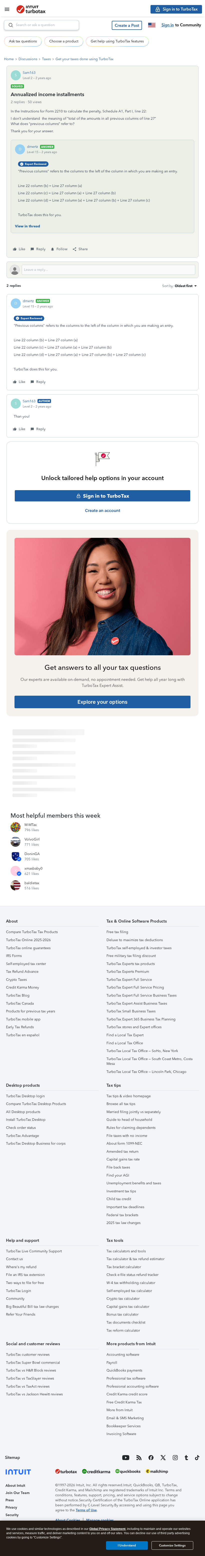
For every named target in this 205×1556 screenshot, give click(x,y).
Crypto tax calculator (123, 1298)
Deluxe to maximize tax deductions (134, 940)
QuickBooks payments (124, 1370)
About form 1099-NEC (124, 1143)
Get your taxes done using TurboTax (85, 59)
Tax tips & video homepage (128, 1096)
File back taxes (118, 1167)
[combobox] (41, 25)
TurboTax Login (18, 1291)
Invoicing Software (121, 1434)
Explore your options (103, 702)
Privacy (11, 1507)
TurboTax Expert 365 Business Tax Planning (141, 1019)
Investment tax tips (121, 1191)
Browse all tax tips (120, 1104)
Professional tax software (126, 1378)
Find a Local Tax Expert (125, 1035)
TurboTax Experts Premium (127, 971)
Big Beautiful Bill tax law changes (32, 1307)
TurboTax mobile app (23, 1019)
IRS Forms (14, 956)
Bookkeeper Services (123, 1426)
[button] (127, 25)
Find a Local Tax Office (124, 1043)
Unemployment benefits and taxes (133, 1183)
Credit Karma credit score (127, 1394)
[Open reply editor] (102, 270)
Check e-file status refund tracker (132, 1275)
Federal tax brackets (122, 1215)
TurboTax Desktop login (25, 1096)
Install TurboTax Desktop (26, 1120)
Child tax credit (118, 1199)
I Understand (127, 1545)
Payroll (111, 1362)
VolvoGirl (32, 839)
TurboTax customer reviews (28, 1354)
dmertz (32, 147)
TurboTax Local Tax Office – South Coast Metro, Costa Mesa (149, 1061)
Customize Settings (172, 1545)
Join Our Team (18, 1493)
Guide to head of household (129, 1120)
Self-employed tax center (26, 964)
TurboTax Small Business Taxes (131, 1011)
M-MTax (30, 825)
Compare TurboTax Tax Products (32, 932)
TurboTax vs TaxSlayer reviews (30, 1378)
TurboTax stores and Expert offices (134, 1027)
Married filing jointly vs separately (133, 1112)
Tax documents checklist (125, 1322)
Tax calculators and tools (126, 1251)
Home (9, 59)
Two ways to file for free (25, 1283)
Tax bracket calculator (123, 1267)
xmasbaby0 (33, 868)
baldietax (31, 883)
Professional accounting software (132, 1386)
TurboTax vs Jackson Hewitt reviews (34, 1394)
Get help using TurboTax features (117, 41)
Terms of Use (86, 1510)
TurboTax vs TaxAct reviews (28, 1386)
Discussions (27, 59)
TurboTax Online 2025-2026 (28, 940)
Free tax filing (117, 932)
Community (15, 1298)
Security (12, 1515)
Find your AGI (117, 1175)
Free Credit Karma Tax (124, 1402)
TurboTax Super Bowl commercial (33, 1362)
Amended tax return (122, 1151)
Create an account (102, 510)
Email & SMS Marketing (125, 1418)
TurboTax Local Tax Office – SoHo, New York (142, 1051)
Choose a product (63, 41)
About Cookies (67, 1520)
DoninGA (32, 854)
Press (10, 1500)
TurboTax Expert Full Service (129, 980)
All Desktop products (23, 1112)
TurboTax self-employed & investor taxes (139, 948)
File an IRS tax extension (25, 1275)
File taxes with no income (126, 1136)
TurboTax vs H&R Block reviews (31, 1370)
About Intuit (15, 1485)
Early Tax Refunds (20, 1027)
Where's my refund (21, 1267)
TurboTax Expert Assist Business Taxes (136, 1003)
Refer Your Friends (20, 1314)
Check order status (21, 1128)
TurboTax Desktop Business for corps (36, 1143)
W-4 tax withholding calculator (130, 1283)
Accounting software (122, 1354)
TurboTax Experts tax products (130, 964)
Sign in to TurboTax (106, 496)
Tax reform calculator (123, 1330)
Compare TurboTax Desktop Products (36, 1104)
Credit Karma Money (22, 987)
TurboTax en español (23, 1035)
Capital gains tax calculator (127, 1307)
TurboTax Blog (18, 995)
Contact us (14, 1259)
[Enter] (9, 25)
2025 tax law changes (123, 1223)
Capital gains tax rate (123, 1159)
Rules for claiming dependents (131, 1128)
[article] (102, 342)
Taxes (46, 59)
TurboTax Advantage (22, 1136)
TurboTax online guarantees (28, 948)
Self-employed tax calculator (129, 1291)
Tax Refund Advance (22, 971)
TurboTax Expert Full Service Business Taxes (141, 995)
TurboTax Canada (20, 1003)
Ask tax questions (23, 41)
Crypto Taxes (16, 980)
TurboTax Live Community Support (34, 1251)
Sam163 (29, 73)
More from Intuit (119, 1410)
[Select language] (152, 25)
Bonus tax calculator (122, 1314)
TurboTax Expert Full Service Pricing (135, 987)
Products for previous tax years (30, 1011)
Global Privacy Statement (107, 1529)
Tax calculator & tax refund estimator (135, 1259)
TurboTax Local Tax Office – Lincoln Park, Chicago (146, 1072)
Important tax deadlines (125, 1207)
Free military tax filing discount (131, 956)
